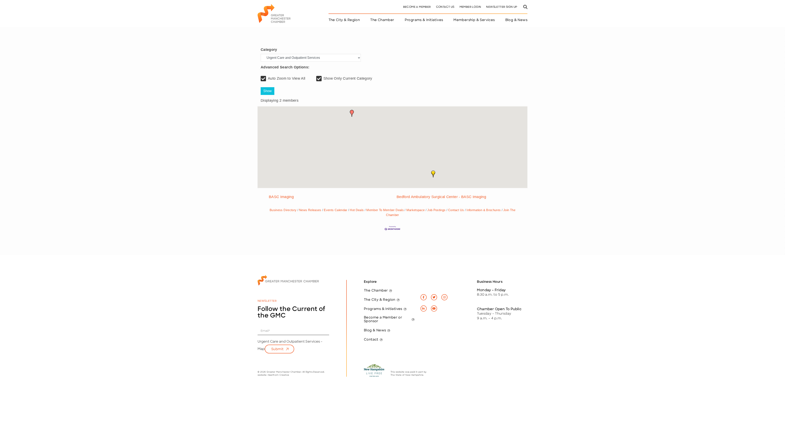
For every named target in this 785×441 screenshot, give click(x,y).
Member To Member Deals (385, 210)
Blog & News (516, 20)
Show (267, 91)
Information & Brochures (484, 210)
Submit (277, 349)
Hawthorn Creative (278, 375)
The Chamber (376, 290)
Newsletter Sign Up (501, 7)
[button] (352, 113)
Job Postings (436, 210)
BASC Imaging (281, 197)
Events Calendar (335, 210)
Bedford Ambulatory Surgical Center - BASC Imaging (441, 197)
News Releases (310, 210)
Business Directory (283, 210)
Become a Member (417, 7)
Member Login (470, 7)
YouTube (434, 308)
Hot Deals (357, 210)
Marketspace (415, 210)
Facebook (424, 297)
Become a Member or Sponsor (383, 319)
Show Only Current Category (347, 78)
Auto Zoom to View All (286, 78)
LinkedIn (424, 308)
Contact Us (445, 7)
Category (269, 50)
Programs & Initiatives (424, 20)
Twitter (434, 297)
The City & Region (379, 300)
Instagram (444, 297)
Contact (371, 339)
